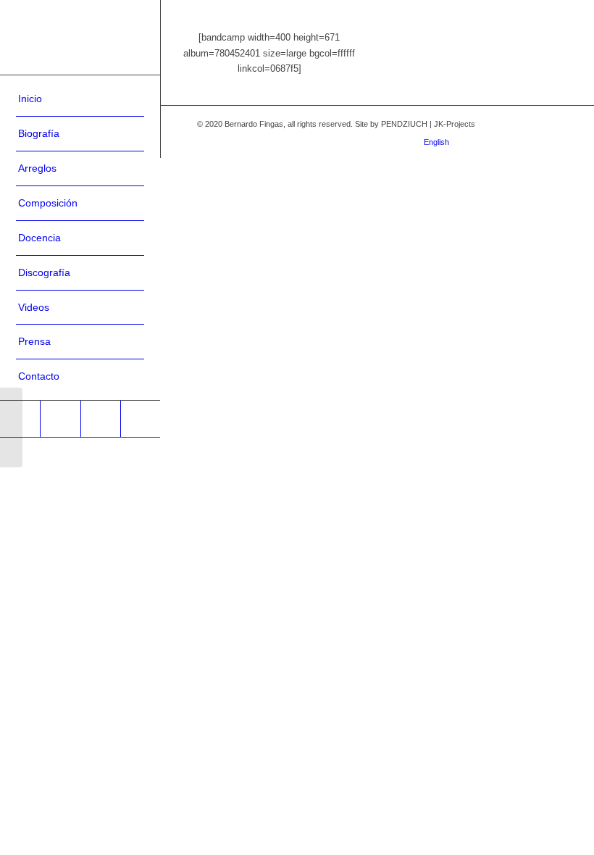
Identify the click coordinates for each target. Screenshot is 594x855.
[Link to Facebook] (60, 419)
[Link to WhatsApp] (140, 419)
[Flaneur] (11, 427)
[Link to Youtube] (100, 419)
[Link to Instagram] (482, 140)
